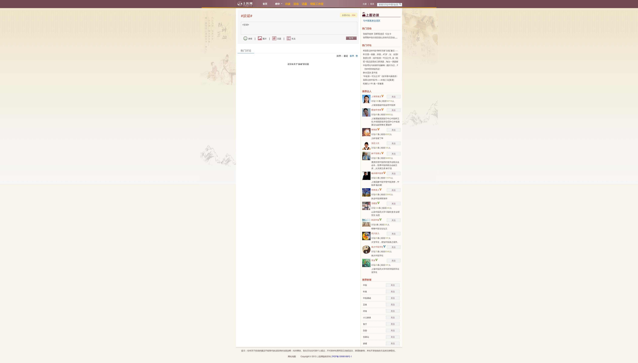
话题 (279, 38)
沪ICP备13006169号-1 (341, 356)
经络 (365, 310)
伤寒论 (366, 336)
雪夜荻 (374, 203)
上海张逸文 (376, 96)
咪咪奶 (374, 129)
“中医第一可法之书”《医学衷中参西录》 (380, 76)
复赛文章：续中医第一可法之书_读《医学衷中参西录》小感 (389, 57)
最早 (352, 55)
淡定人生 (375, 143)
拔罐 (365, 343)
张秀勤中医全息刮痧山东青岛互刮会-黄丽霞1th (383, 37)
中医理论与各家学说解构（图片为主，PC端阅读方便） (387, 65)
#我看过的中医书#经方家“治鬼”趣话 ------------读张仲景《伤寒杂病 (392, 50)
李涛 (373, 260)
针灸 (365, 291)
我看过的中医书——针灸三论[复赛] (378, 79)
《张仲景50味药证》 (372, 68)
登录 (372, 3)
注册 (365, 3)
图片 (265, 38)
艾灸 (365, 304)
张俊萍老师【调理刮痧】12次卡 (377, 33)
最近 (346, 55)
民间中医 (375, 219)
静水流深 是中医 (370, 72)
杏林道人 (375, 189)
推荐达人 (367, 91)
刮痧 (365, 330)
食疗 (365, 323)
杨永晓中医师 (377, 173)
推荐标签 (367, 279)
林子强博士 (376, 153)
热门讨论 (367, 45)
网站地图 (292, 356)
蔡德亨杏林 (376, 109)
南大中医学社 (377, 246)
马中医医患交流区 (371, 20)
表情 (250, 38)
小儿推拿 (367, 317)
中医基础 (367, 297)
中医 (365, 285)
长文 (294, 38)
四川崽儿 (375, 233)
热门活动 (367, 28)
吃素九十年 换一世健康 (373, 83)
